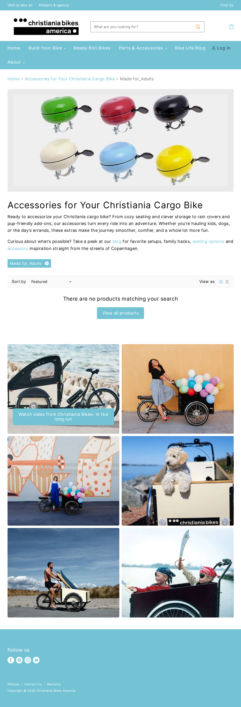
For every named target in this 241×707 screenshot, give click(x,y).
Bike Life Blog (190, 47)
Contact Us (33, 684)
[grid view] (221, 281)
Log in (223, 47)
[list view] (227, 281)
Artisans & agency (54, 5)
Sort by (19, 281)
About (15, 62)
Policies (13, 684)
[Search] (198, 26)
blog (116, 241)
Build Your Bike (45, 47)
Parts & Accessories (142, 47)
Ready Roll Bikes (92, 47)
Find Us (227, 5)
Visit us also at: (20, 5)
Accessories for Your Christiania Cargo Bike (70, 79)
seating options (209, 241)
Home (14, 47)
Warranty (53, 684)
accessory (18, 248)
